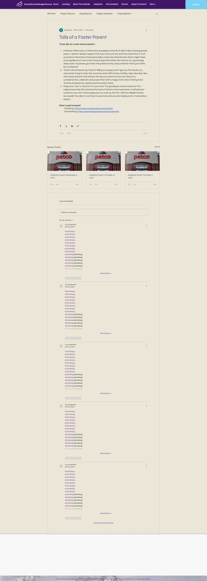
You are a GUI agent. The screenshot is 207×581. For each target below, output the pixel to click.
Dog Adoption (124, 13)
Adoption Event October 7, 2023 (140, 176)
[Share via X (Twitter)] (66, 126)
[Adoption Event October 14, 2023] (103, 161)
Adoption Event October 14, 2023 (102, 176)
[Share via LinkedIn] (72, 126)
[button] (81, 4)
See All (157, 147)
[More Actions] (146, 225)
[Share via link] (78, 126)
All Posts (51, 13)
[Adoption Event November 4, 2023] (64, 161)
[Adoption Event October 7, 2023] (142, 161)
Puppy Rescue (67, 13)
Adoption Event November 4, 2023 (64, 176)
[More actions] (146, 30)
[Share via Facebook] (60, 126)
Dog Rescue (86, 13)
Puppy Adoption (104, 13)
